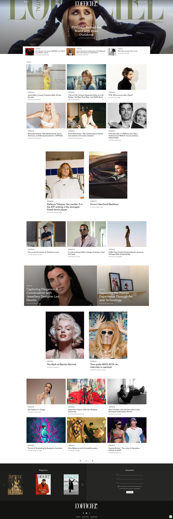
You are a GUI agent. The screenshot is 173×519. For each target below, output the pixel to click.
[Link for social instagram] (86, 513)
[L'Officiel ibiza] (86, 4)
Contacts (78, 516)
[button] (82, 484)
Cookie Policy (93, 516)
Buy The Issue (139, 1)
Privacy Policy (137, 488)
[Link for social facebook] (83, 513)
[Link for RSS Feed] (89, 513)
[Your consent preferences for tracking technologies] (170, 516)
